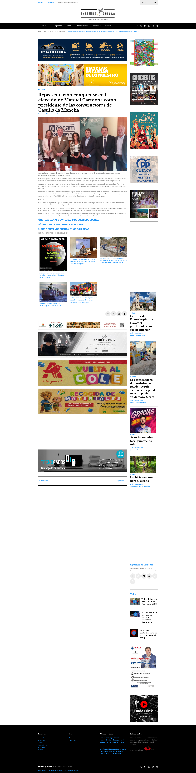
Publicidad (50, 2)
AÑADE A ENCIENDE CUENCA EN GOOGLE (60, 224)
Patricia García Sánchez (138, 402)
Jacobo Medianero (136, 450)
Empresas (58, 26)
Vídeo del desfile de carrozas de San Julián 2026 (149, 601)
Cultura (108, 26)
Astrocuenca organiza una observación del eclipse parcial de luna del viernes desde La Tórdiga (52, 275)
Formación (96, 26)
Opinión (40, 2)
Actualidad (45, 26)
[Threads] (154, 576)
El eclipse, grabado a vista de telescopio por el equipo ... (148, 634)
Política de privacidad (72, 770)
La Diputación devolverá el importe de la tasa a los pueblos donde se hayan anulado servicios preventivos (83, 300)
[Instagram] (143, 576)
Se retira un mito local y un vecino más (141, 441)
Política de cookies (55, 770)
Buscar (155, 2)
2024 (45, 31)
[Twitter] (138, 576)
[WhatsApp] (132, 581)
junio (51, 31)
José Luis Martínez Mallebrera (140, 486)
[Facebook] (132, 576)
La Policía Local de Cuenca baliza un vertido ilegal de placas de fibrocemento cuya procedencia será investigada (113, 260)
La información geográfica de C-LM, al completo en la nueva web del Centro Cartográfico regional (82, 261)
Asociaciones (82, 26)
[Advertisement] (83, 431)
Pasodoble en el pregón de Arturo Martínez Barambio (149, 617)
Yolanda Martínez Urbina (138, 335)
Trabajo (69, 26)
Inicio (39, 31)
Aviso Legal (42, 770)
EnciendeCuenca (56, 114)
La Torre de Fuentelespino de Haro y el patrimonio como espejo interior (142, 323)
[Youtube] (149, 576)
